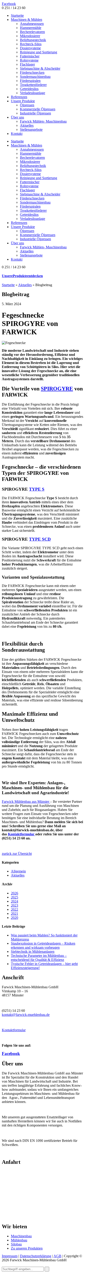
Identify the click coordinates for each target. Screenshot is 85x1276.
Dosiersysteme (30, 48)
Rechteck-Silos (30, 44)
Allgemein (18, 871)
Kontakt (16, 133)
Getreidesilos (29, 89)
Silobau (16, 1244)
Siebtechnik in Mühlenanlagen (32, 951)
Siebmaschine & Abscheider (40, 68)
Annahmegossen (32, 24)
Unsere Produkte (23, 101)
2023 (14, 905)
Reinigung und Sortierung (38, 52)
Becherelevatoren (32, 32)
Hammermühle (30, 28)
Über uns (17, 117)
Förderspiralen (30, 81)
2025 (14, 897)
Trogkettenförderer (33, 85)
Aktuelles (27, 125)
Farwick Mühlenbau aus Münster (26, 801)
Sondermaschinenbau (35, 76)
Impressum (9, 1256)
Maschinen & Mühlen (26, 19)
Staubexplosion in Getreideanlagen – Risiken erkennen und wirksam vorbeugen (43, 945)
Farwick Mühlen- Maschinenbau (43, 121)
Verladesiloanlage (32, 93)
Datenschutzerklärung (35, 1256)
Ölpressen (27, 105)
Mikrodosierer (30, 36)
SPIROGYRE (57, 389)
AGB (57, 1256)
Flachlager (27, 64)
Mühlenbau (19, 1240)
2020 (14, 918)
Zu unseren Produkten (27, 1248)
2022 (14, 909)
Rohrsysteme (29, 60)
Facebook (9, 4)
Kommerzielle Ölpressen (37, 109)
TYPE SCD (40, 539)
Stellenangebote (31, 129)
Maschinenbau (21, 1236)
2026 (14, 893)
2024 (14, 901)
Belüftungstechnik (33, 40)
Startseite (17, 15)
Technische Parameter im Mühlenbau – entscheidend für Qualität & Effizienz (39, 958)
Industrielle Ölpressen (35, 113)
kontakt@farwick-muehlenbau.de (26, 1015)
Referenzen (19, 97)
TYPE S (36, 489)
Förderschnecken (32, 72)
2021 (14, 913)
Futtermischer (29, 56)
